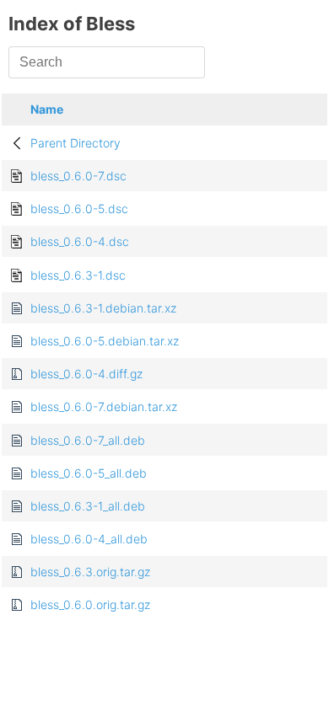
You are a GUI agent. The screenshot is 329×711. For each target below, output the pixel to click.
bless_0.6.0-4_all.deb (89, 539)
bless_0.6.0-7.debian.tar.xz (103, 406)
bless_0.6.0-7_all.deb (87, 440)
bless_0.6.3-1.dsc (78, 275)
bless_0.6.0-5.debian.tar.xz (104, 341)
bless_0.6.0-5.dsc (79, 208)
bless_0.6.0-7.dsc (78, 175)
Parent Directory (75, 143)
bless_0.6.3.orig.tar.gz (90, 571)
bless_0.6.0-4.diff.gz (86, 373)
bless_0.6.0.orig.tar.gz (90, 604)
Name (46, 109)
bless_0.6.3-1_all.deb (87, 506)
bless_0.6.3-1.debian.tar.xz (103, 308)
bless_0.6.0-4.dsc (79, 241)
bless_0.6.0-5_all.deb (88, 473)
